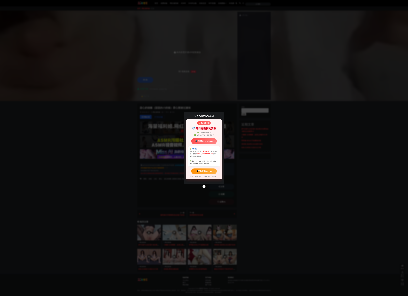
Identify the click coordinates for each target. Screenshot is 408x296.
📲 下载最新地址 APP (204, 171)
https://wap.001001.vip (205, 154)
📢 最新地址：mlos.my (204, 141)
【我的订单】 (207, 151)
